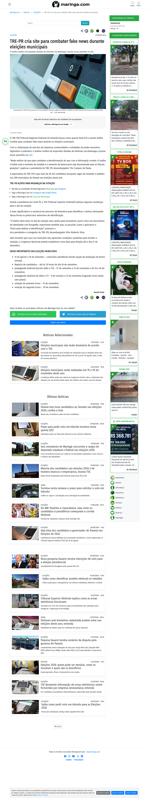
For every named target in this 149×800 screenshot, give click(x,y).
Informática (119, 488)
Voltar (58, 726)
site (30, 154)
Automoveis (119, 478)
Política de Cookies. (42, 795)
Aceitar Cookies (131, 793)
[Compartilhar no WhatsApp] (92, 31)
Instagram (37, 192)
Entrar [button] (139, 6)
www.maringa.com (93, 752)
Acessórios (119, 493)
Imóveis (118, 483)
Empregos (119, 518)
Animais (118, 508)
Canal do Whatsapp (41, 196)
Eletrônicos (119, 498)
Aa (5, 141)
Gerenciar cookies (103, 793)
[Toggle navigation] (9, 4)
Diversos (118, 513)
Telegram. (62, 188)
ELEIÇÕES (37, 12)
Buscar (85, 23)
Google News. (51, 192)
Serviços (118, 503)
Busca (132, 6)
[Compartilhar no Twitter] (98, 31)
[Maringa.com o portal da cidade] (70, 4)
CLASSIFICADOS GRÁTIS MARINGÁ (124, 35)
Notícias (27, 12)
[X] (78, 756)
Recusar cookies (117, 793)
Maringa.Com (15, 12)
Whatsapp (50, 188)
